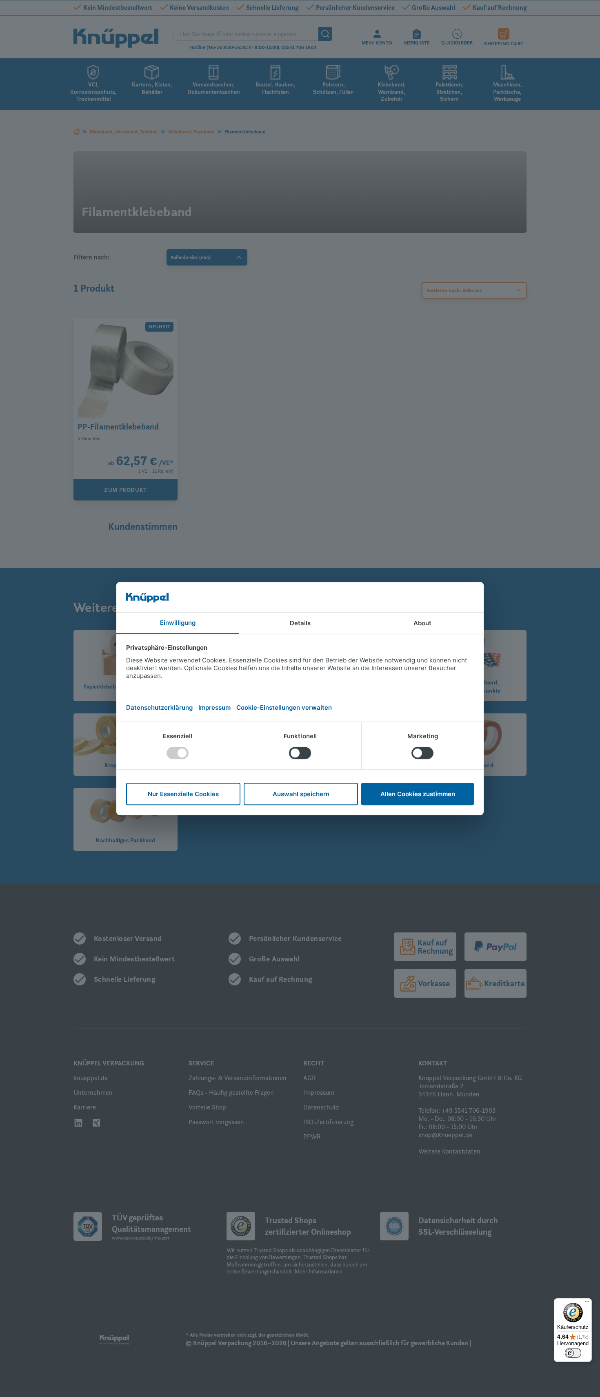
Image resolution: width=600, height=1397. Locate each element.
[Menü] (587, 1303)
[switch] (573, 1353)
